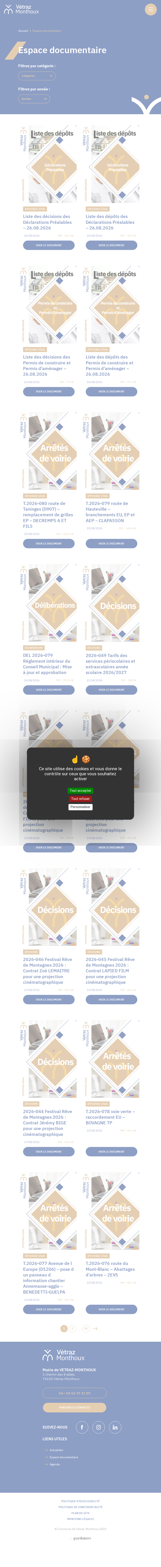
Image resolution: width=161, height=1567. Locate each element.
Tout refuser (80, 799)
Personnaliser (80, 807)
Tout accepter (80, 791)
